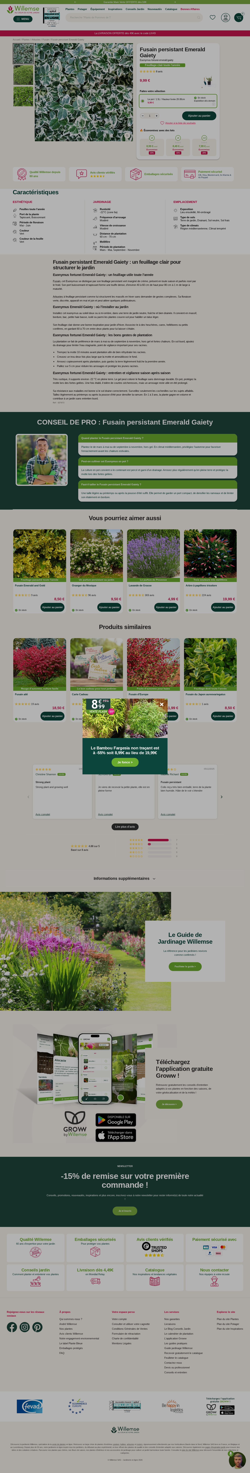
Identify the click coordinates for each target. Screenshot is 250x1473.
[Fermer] (161, 704)
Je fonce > (125, 762)
